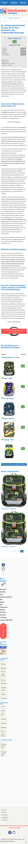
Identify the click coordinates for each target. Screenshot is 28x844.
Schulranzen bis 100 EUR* (3, 746)
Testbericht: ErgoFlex (8, 546)
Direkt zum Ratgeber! (3, 631)
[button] (3, 565)
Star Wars (2, 714)
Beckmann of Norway (3, 669)
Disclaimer (4, 819)
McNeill (3, 694)
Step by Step (3, 674)
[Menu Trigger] (1, 11)
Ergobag (3, 664)
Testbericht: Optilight (8, 509)
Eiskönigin (3, 719)
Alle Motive (3, 735)
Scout (3, 690)
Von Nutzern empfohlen (14, 2)
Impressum (5, 815)
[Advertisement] (11, 781)
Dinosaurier (3, 723)
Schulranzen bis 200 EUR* (3, 753)
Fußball (3, 710)
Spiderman (3, 727)
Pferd (3, 706)
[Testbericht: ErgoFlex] (14, 528)
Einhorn (3, 731)
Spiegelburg (3, 687)
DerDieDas (3, 698)
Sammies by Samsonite (3, 681)
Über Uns (4, 810)
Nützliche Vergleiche (23, 2)
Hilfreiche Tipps (5, 2)
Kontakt (4, 812)
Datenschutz (5, 817)
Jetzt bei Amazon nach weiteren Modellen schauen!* (15, 331)
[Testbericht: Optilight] (14, 490)
